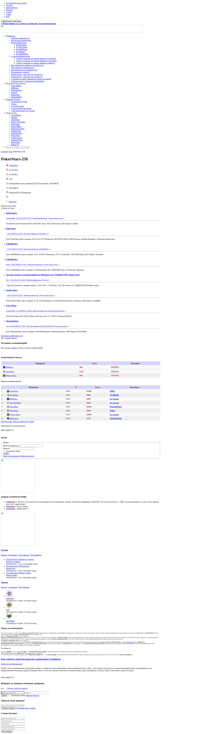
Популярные (24, 555)
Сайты (9, 12)
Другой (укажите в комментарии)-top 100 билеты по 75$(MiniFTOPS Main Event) (42, 275)
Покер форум (12, 8)
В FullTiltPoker (22, 54)
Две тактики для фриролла (22, 68)
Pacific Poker (11, 290)
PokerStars (15, 124)
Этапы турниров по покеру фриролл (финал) (35, 63)
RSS (8, 17)
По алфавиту (36, 555)
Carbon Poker (16, 138)
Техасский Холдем (19, 102)
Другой (44, 280)
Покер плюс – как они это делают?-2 (27, 77)
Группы (9, 5)
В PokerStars (21, 45)
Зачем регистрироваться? (12, 664)
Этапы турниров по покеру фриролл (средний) (36, 61)
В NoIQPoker (21, 49)
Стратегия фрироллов (20, 56)
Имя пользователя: (11, 446)
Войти (6, 454)
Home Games (11, 575)
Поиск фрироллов (19, 43)
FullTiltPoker (12, 244)
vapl (7, 610)
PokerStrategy (16, 90)
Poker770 (15, 145)
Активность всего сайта (16, 3)
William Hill (16, 131)
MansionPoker (17, 140)
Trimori (14, 92)
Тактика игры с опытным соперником (27, 81)
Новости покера (13, 562)
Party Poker (11, 306)
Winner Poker (11, 375)
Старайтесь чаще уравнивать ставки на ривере (31, 79)
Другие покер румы (55, 218)
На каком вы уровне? (20, 72)
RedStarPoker (16, 133)
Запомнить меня (13, 451)
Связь (8, 14)
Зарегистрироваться (11, 456)
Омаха (14, 104)
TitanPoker (15, 120)
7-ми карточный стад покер (23, 111)
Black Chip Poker (18, 122)
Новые (4, 555)
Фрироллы (10, 36)
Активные (12, 555)
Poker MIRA (16, 86)
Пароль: (6, 448)
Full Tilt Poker (15, 403)
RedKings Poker (17, 129)
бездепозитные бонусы (130, 642)
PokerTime (15, 95)
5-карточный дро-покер (21, 108)
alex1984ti (10, 621)
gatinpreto (10, 598)
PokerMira (10, 372)
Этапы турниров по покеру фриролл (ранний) (36, 59)
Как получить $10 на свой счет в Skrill (17, 421)
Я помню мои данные (26, 708)
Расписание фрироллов (21, 40)
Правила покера (13, 99)
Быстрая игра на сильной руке (24, 70)
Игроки (9, 10)
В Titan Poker (21, 47)
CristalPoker (16, 115)
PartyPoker (15, 142)
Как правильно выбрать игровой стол (27, 65)
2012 (10, 152)
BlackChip (14, 418)
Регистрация (6, 732)
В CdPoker (20, 52)
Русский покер (17, 106)
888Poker (15, 88)
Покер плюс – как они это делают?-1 (27, 74)
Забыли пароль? (27, 456)
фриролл (13, 202)
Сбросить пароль (8, 708)
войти (14, 348)
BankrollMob (16, 97)
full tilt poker (11, 213)
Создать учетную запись (16, 688)
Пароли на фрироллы (20, 38)
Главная (4, 152)
